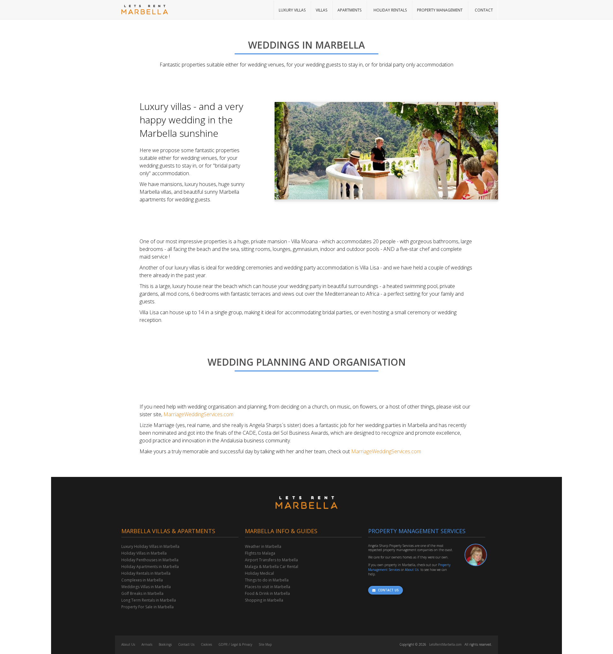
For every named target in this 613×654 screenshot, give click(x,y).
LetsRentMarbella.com (445, 644)
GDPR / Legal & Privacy (235, 644)
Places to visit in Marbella (267, 586)
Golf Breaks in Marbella (142, 593)
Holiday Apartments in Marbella (150, 566)
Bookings (165, 644)
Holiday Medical (259, 573)
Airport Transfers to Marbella (271, 560)
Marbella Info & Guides (281, 531)
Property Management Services (416, 531)
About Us (412, 569)
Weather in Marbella (263, 546)
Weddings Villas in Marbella (146, 586)
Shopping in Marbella (264, 600)
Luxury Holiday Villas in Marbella (150, 546)
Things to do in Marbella (267, 580)
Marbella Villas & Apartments (168, 531)
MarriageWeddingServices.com (198, 414)
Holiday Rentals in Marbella (145, 573)
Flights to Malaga (260, 553)
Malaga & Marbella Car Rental (271, 566)
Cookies (206, 644)
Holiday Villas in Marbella (144, 553)
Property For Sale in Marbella (147, 607)
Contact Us (186, 644)
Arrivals (146, 644)
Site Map (265, 644)
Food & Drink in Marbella (267, 593)
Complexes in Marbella (142, 580)
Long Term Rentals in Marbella (148, 600)
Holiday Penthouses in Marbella (149, 560)
